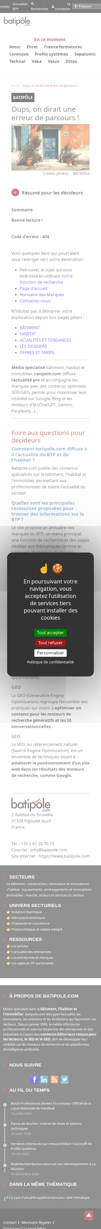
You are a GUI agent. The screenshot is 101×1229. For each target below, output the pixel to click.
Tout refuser (50, 643)
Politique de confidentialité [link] (50, 662)
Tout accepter (50, 632)
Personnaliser (50, 653)
